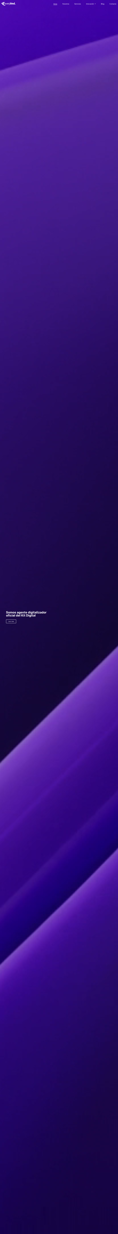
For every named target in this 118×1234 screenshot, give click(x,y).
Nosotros (65, 4)
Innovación (90, 4)
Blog (102, 4)
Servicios (77, 4)
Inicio (55, 4)
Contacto (112, 4)
